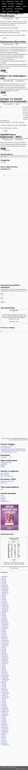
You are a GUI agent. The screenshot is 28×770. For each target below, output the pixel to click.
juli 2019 (4, 699)
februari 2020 (5, 689)
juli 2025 (4, 595)
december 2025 (5, 588)
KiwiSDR (4, 6)
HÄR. (24, 125)
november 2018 (5, 711)
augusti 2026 (5, 576)
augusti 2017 (5, 733)
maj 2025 (4, 598)
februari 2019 (5, 707)
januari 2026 (4, 586)
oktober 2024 (5, 608)
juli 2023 (4, 630)
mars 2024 (4, 618)
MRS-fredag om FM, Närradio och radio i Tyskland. (13, 450)
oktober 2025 (5, 591)
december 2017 (5, 727)
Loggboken (18, 6)
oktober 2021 (5, 660)
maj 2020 (4, 685)
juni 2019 (4, 701)
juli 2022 (4, 647)
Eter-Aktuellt (11, 4)
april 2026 (4, 582)
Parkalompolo (19, 4)
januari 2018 (4, 726)
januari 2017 (4, 743)
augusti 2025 (5, 593)
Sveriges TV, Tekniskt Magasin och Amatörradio (13, 100)
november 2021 (5, 659)
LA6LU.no (3, 497)
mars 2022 (4, 653)
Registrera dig (4, 482)
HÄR (16, 28)
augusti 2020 (5, 681)
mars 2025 (4, 601)
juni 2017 (4, 736)
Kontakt (17, 11)
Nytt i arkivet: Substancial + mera (9, 452)
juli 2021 (4, 665)
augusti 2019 (5, 698)
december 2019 (5, 692)
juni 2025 (4, 596)
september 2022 (5, 644)
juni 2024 (4, 614)
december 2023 (5, 623)
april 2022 (4, 652)
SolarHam (3, 498)
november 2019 (5, 694)
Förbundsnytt (6, 150)
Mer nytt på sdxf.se (6, 447)
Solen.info (3, 500)
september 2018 (5, 714)
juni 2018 (4, 718)
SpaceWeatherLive (5, 501)
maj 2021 (4, 667)
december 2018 (5, 710)
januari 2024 (4, 621)
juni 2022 (4, 649)
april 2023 (4, 634)
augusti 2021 (5, 663)
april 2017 (4, 739)
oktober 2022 (5, 643)
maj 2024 (4, 615)
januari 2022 (4, 656)
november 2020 (5, 676)
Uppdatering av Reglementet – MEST (11, 135)
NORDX (3, 467)
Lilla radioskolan (19, 9)
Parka (4, 38)
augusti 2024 (5, 611)
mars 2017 (4, 740)
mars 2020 (4, 688)
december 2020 (5, 675)
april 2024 (4, 617)
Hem (3, 1)
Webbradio (11, 6)
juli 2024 (4, 612)
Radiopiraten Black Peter (13, 42)
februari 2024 (5, 620)
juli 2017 (4, 734)
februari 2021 (5, 672)
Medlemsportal (9, 1)
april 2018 (4, 721)
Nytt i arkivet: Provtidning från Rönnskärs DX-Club (13, 449)
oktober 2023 (5, 625)
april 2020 (4, 686)
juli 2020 (4, 682)
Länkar (4, 11)
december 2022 (5, 640)
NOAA (2, 495)
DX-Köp (4, 4)
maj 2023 (4, 633)
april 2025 (4, 599)
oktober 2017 (5, 730)
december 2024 (5, 605)
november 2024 (5, 607)
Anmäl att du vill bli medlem (7, 481)
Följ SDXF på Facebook (6, 462)
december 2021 (5, 657)
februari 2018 (5, 724)
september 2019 (5, 697)
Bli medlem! (10, 11)
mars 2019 (4, 705)
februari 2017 (5, 742)
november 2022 (5, 641)
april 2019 (4, 704)
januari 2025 (4, 604)
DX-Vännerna (9, 9)
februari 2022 (5, 654)
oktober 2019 (5, 695)
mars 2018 (4, 723)
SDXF (21, 1)
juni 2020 (4, 683)
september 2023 (5, 627)
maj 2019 (4, 702)
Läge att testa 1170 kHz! (7, 446)
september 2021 (5, 662)
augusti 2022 (5, 646)
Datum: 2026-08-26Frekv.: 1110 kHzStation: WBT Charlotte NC (7, 474)
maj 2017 (4, 737)
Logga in (4, 162)
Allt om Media (4, 464)
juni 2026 (4, 579)
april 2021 (4, 669)
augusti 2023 (5, 628)
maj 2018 (4, 720)
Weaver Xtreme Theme (22, 768)
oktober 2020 (5, 678)
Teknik (24, 6)
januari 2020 (4, 691)
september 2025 (5, 592)
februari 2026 (5, 585)
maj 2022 (4, 650)
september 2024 (5, 609)
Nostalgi (5, 72)
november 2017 (5, 728)
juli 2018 (4, 717)
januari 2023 (4, 638)
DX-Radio (3, 465)
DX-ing (17, 1)
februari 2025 (5, 602)
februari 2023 (5, 637)
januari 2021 (4, 673)
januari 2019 (4, 708)
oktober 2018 (5, 712)
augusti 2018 (5, 715)
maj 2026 (4, 580)
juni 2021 (4, 666)
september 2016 (5, 744)
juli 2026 (4, 578)
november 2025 (5, 589)
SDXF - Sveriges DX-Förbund (10, 767)
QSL (3, 9)
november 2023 (5, 624)
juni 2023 (4, 631)
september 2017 (5, 731)
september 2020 (5, 679)
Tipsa (2, 489)
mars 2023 (4, 636)
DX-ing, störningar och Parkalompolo (11, 14)
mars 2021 (4, 670)
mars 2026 (4, 583)
